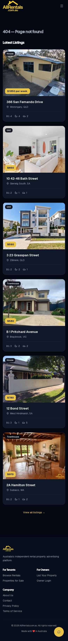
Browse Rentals (11, 575)
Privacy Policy (11, 605)
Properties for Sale (13, 580)
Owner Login (44, 580)
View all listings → (34, 512)
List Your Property (47, 575)
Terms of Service (12, 611)
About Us (8, 595)
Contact (7, 600)
